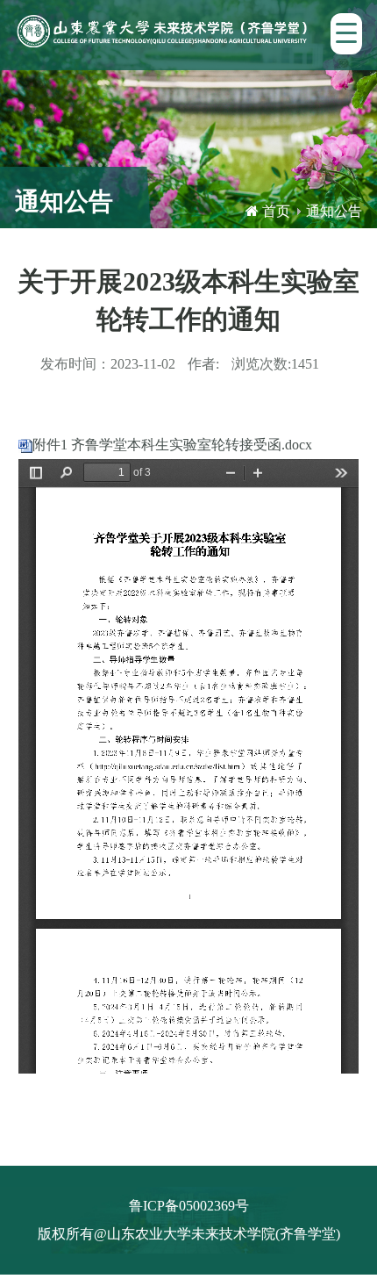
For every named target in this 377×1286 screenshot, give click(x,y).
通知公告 (334, 211)
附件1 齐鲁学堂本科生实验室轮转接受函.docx (172, 444)
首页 (276, 211)
